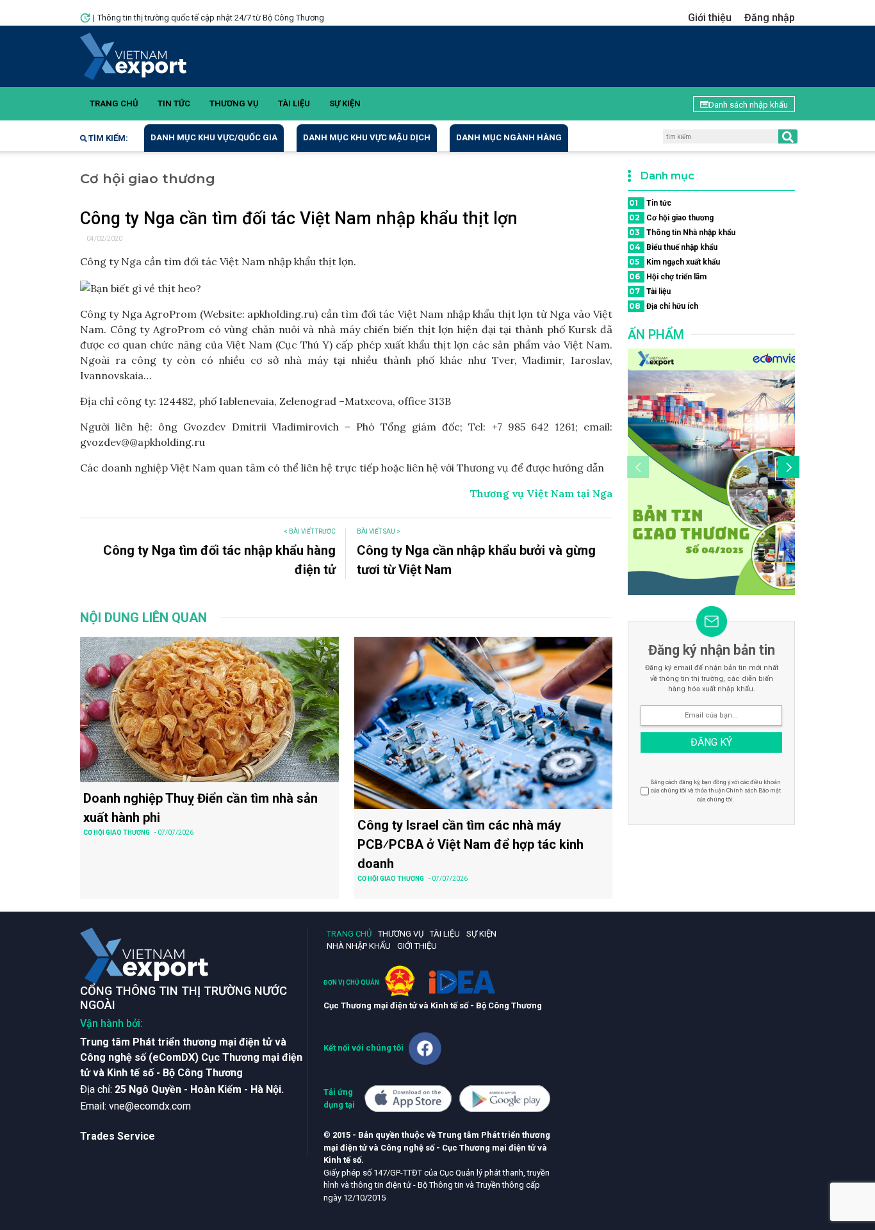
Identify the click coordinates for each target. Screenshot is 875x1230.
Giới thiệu (710, 18)
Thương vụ (234, 103)
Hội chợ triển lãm (668, 276)
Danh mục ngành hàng (509, 137)
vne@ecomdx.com (150, 1106)
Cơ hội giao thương (671, 217)
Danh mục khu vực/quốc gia (214, 137)
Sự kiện (345, 103)
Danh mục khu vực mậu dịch (366, 137)
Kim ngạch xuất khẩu (674, 261)
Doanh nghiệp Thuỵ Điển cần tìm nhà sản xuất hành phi (200, 808)
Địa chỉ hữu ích (663, 306)
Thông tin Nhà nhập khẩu (682, 232)
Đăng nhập (769, 18)
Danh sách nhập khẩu (748, 105)
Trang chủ (114, 103)
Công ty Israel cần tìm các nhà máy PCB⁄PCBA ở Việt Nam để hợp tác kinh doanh (470, 844)
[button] (786, 468)
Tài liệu (294, 103)
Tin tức (174, 103)
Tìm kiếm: (108, 138)
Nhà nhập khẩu (359, 946)
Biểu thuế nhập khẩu (673, 247)
